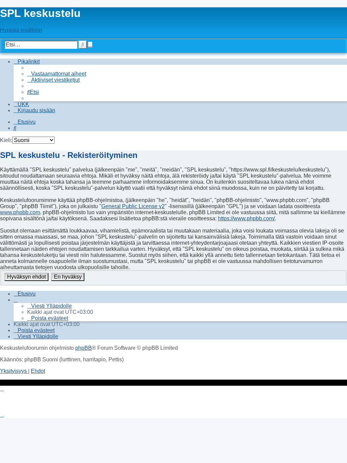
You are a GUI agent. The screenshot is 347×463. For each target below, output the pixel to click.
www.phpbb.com (20, 212)
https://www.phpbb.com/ (246, 218)
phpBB (83, 348)
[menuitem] (56, 74)
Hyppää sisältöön (21, 30)
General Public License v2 (133, 206)
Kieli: (6, 140)
